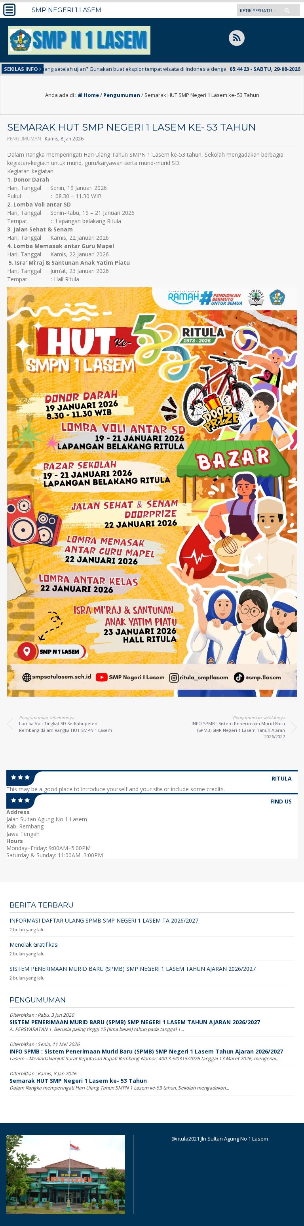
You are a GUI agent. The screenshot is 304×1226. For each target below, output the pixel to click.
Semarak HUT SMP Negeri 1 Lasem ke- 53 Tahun (78, 1080)
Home (90, 95)
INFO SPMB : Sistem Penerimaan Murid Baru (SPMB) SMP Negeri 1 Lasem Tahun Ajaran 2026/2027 (146, 1051)
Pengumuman (121, 95)
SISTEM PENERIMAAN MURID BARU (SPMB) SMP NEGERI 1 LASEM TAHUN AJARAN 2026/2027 (135, 1022)
